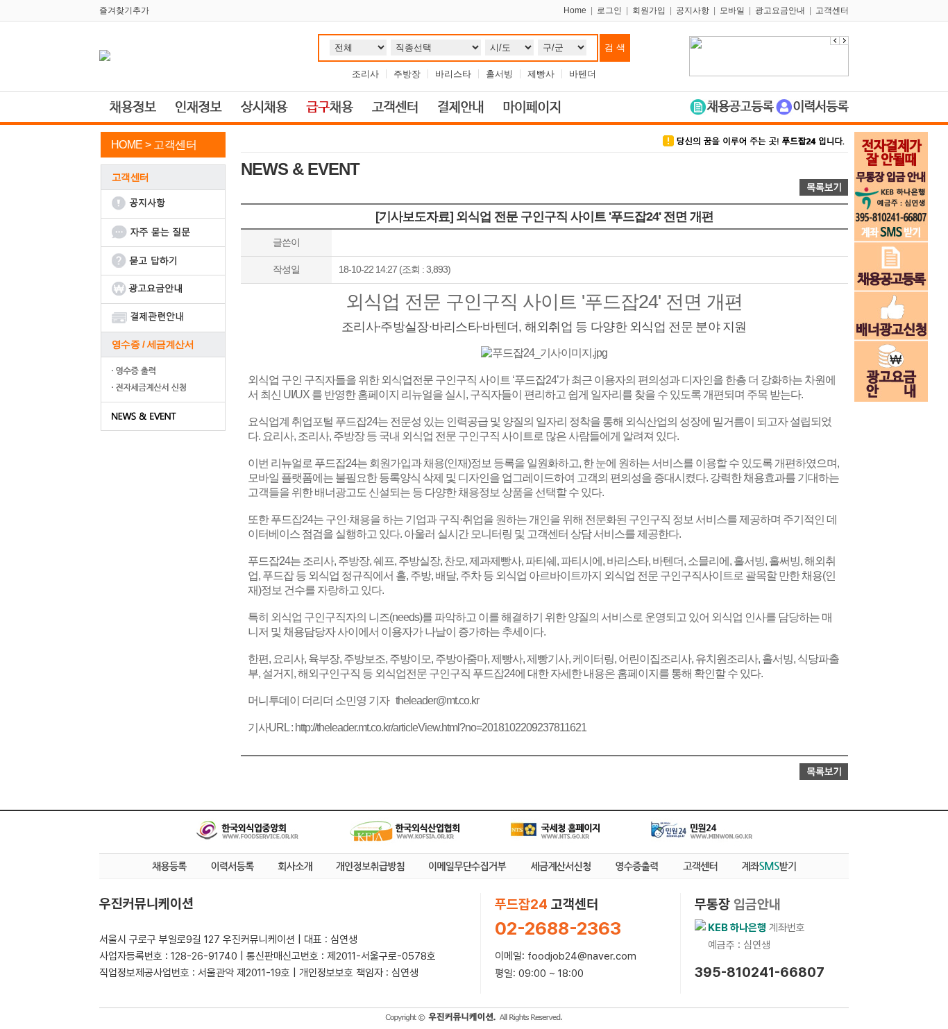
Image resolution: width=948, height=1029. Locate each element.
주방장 (407, 74)
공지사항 (692, 10)
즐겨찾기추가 (124, 10)
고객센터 (832, 10)
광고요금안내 (780, 10)
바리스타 (453, 74)
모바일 (732, 10)
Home (575, 10)
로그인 (609, 10)
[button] (844, 40)
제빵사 (541, 74)
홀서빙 (499, 74)
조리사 (365, 74)
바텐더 (582, 74)
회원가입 (649, 10)
